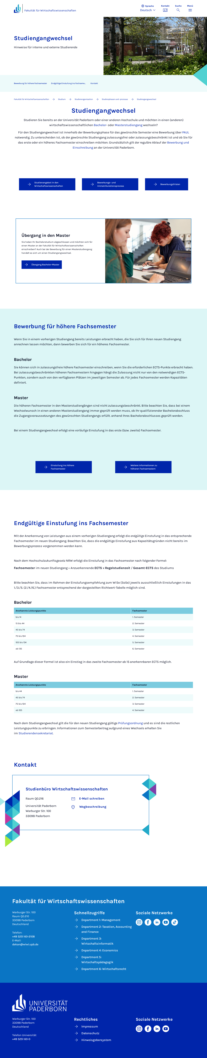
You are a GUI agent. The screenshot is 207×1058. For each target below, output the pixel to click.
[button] (149, 8)
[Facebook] (148, 922)
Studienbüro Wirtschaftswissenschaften (67, 789)
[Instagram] (139, 922)
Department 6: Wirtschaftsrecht (103, 969)
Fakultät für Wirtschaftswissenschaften (50, 10)
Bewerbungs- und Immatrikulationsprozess (110, 184)
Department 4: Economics (99, 950)
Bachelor (100, 125)
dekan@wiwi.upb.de (25, 944)
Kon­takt (94, 83)
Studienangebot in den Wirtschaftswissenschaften (48, 184)
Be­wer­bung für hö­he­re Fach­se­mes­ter (30, 83)
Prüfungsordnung (130, 723)
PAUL (185, 132)
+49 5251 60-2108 (23, 936)
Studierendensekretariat (36, 733)
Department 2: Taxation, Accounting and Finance (106, 929)
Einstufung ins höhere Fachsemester (62, 467)
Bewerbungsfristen (170, 184)
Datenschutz (90, 1033)
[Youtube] (165, 922)
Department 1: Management (100, 920)
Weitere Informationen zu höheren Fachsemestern (144, 467)
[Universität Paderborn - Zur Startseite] (17, 8)
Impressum (89, 1026)
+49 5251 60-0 (21, 1039)
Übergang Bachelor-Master (45, 264)
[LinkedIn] (156, 922)
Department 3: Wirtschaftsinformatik (97, 941)
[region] (101, 83)
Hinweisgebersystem (96, 1040)
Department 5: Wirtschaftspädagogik (97, 959)
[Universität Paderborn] (103, 1002)
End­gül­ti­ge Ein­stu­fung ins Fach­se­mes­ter (69, 83)
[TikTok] (174, 922)
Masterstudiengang (128, 125)
